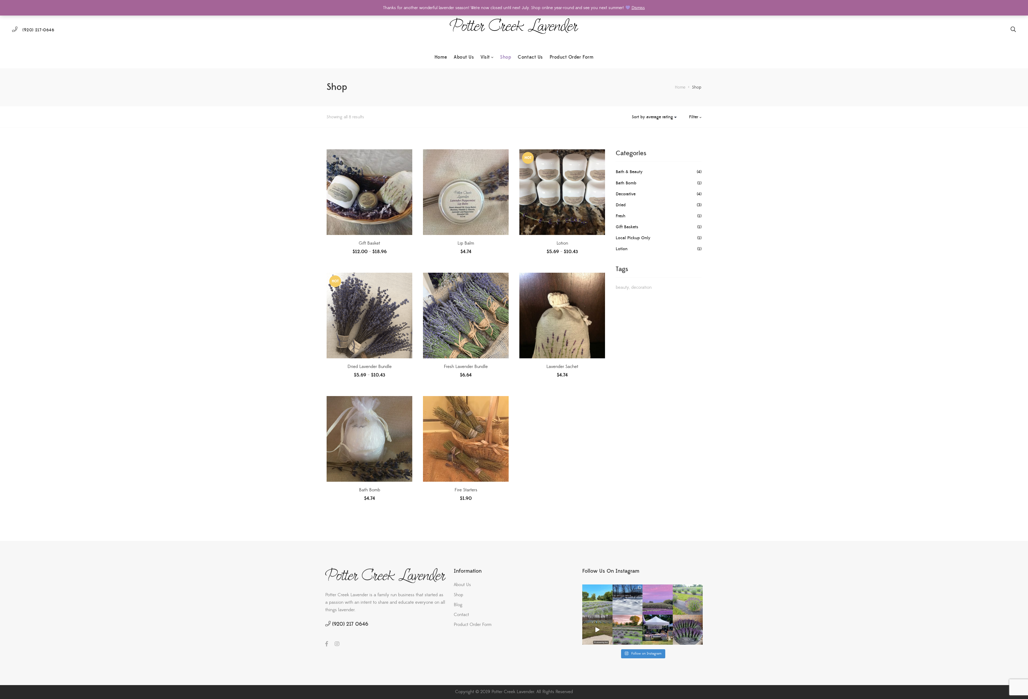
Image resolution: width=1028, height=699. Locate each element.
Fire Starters (466, 490)
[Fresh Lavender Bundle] (466, 315)
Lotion (562, 243)
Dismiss (638, 7)
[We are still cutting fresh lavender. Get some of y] (688, 630)
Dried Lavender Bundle (369, 367)
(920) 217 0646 (350, 624)
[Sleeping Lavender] (628, 599)
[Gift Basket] (369, 192)
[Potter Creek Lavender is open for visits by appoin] (688, 599)
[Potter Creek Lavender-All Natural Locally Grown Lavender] (514, 30)
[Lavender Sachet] (562, 315)
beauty (622, 287)
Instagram (337, 644)
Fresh (620, 216)
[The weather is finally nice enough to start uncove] (597, 630)
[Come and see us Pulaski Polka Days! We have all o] (657, 630)
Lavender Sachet (562, 367)
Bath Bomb (369, 490)
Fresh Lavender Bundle (466, 367)
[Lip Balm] (466, 192)
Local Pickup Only (633, 238)
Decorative (626, 194)
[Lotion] (562, 192)
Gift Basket (369, 243)
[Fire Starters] (466, 439)
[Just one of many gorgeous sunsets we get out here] (657, 599)
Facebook (326, 644)
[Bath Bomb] (369, 439)
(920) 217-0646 (38, 30)
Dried (621, 205)
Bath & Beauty (629, 171)
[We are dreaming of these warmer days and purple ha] (597, 599)
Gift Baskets (627, 227)
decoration (641, 287)
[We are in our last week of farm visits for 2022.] (628, 630)
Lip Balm (466, 243)
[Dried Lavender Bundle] (369, 315)
